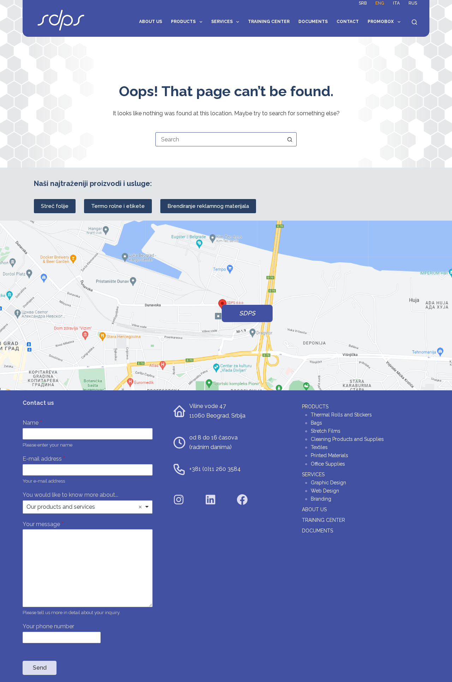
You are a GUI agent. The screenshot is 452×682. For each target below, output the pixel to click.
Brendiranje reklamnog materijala (208, 206)
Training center (269, 21)
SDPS (247, 313)
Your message (43, 524)
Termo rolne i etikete (118, 206)
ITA (396, 3)
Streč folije (55, 206)
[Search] (414, 22)
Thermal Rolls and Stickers (341, 415)
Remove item (140, 507)
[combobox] (219, 139)
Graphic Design (328, 482)
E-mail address (44, 458)
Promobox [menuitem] (381, 21)
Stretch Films (325, 431)
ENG (379, 3)
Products (183, 21)
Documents (313, 21)
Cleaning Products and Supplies (347, 439)
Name (32, 422)
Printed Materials (329, 455)
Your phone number (48, 626)
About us (150, 21)
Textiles (319, 447)
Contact (348, 21)
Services (222, 21)
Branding (321, 499)
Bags (316, 423)
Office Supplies (328, 464)
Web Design (325, 491)
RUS (413, 3)
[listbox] (88, 507)
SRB (363, 3)
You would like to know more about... (70, 494)
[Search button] (289, 139)
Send (40, 667)
